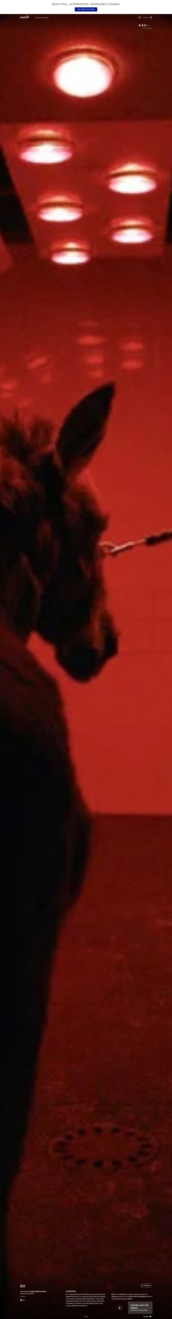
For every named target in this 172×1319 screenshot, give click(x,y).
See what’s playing (86, 9)
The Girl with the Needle (139, 1306)
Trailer (147, 1285)
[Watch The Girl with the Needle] (120, 1308)
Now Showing (42, 17)
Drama (22, 1296)
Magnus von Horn (138, 1310)
